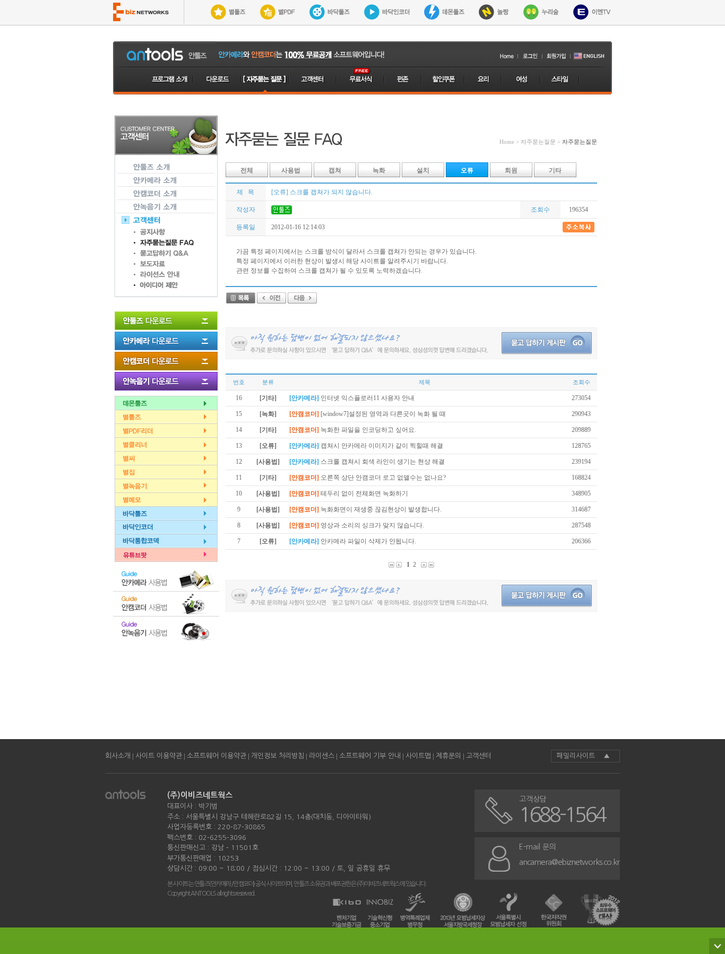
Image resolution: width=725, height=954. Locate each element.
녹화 (379, 170)
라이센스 (321, 755)
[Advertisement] (419, 689)
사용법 (290, 170)
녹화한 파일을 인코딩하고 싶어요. (368, 429)
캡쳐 (335, 170)
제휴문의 (448, 755)
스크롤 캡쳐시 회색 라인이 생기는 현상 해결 (383, 461)
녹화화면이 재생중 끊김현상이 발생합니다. (381, 509)
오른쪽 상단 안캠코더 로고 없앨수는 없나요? (383, 477)
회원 (511, 170)
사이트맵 (418, 755)
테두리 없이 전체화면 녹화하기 (364, 493)
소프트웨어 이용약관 (216, 755)
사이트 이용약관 (158, 755)
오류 (467, 170)
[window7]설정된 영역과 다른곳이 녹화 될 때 (383, 414)
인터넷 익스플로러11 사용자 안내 (368, 398)
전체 (246, 170)
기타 (555, 170)
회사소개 (118, 755)
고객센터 (478, 755)
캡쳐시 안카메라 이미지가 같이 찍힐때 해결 (382, 445)
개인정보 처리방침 (277, 755)
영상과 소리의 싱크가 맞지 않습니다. (372, 525)
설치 (423, 170)
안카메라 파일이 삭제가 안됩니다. (368, 541)
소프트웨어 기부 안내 (370, 755)
